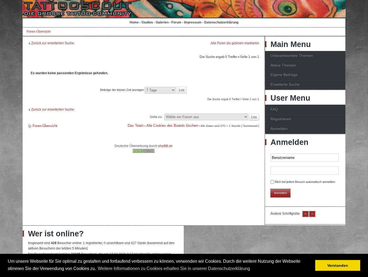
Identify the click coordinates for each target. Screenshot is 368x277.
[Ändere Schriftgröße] (305, 216)
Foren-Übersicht (38, 31)
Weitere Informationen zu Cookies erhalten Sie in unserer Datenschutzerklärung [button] (174, 268)
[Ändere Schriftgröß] (312, 216)
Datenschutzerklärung (221, 22)
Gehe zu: (156, 116)
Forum (176, 22)
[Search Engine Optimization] (143, 152)
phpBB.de (165, 146)
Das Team (136, 126)
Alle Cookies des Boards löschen (172, 126)
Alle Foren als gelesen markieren (235, 43)
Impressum (193, 22)
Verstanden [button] (337, 265)
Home (134, 22)
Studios (147, 22)
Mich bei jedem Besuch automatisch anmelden (305, 181)
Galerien (162, 22)
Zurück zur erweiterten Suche (52, 43)
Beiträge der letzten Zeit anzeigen (122, 89)
